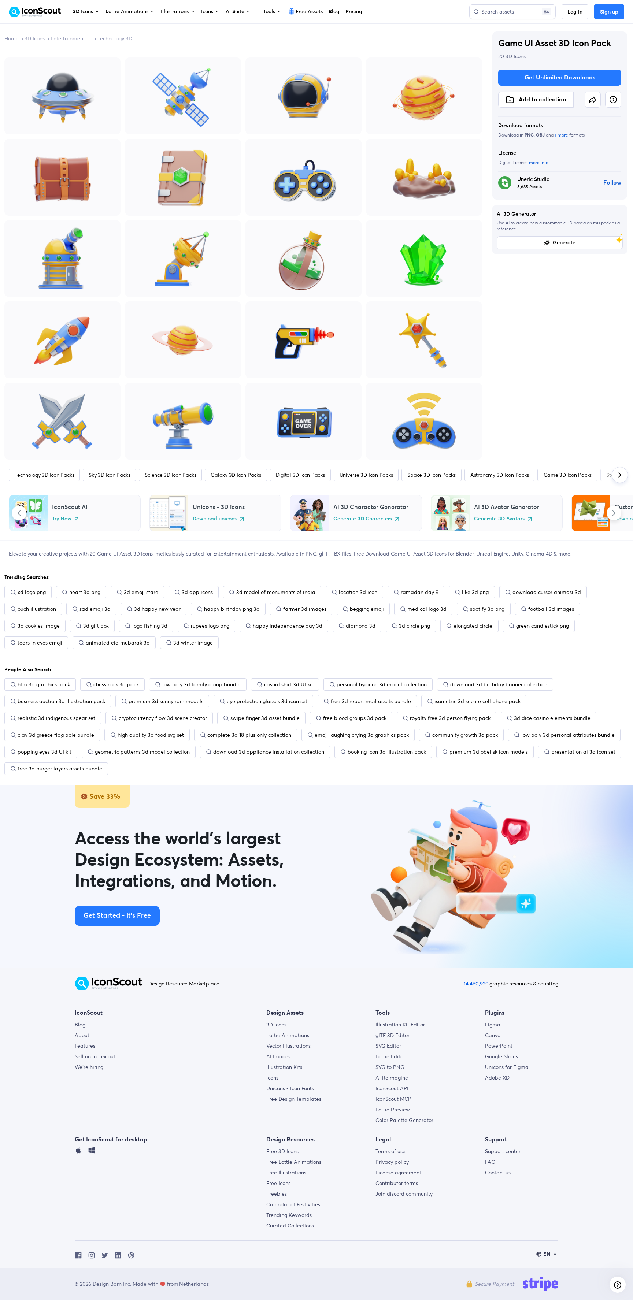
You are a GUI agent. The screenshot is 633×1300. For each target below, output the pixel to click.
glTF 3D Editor (392, 1035)
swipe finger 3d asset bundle (265, 718)
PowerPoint (498, 1046)
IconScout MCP (393, 1099)
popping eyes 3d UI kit (44, 752)
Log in (574, 12)
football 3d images (551, 609)
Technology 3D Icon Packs (117, 38)
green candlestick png (542, 626)
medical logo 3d (427, 609)
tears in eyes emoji (40, 642)
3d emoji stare (141, 592)
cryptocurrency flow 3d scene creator (163, 718)
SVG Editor (388, 1046)
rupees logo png (210, 626)
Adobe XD (497, 1077)
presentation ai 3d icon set (583, 752)
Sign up (609, 12)
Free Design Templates (293, 1099)
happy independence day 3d (287, 626)
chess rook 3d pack (116, 684)
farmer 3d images (304, 609)
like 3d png (475, 592)
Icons (272, 1077)
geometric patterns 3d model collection (142, 752)
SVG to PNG (389, 1067)
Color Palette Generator (404, 1120)
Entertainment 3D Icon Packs (71, 38)
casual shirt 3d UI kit (288, 684)
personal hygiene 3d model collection (382, 684)
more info (538, 162)
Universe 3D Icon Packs (366, 475)
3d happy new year (157, 609)
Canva (493, 1035)
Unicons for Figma (507, 1067)
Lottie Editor (390, 1056)
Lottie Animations (287, 1035)
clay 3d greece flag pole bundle (56, 735)
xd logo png (32, 592)
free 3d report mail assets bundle (371, 701)
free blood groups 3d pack (354, 718)
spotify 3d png (487, 609)
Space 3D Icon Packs (431, 475)
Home (11, 38)
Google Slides (501, 1056)
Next (614, 513)
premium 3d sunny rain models (166, 701)
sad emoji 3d (95, 609)
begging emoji (367, 609)
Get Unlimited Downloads (560, 78)
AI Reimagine (391, 1077)
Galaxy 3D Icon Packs (236, 475)
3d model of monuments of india (275, 592)
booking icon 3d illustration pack (387, 752)
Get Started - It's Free (117, 916)
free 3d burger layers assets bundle (60, 768)
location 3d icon (358, 592)
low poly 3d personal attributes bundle (568, 735)
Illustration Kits (284, 1067)
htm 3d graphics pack (44, 684)
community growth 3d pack (465, 735)
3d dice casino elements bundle (552, 718)
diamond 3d (360, 626)
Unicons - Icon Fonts (290, 1088)
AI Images (278, 1056)
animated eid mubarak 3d (118, 642)
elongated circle (473, 626)
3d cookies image (39, 626)
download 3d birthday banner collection (498, 684)
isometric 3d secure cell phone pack (477, 701)
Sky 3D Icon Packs (109, 475)
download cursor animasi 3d (546, 592)
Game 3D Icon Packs (568, 475)
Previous (19, 513)
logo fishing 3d (149, 626)
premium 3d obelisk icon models (488, 752)
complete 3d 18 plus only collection (249, 735)
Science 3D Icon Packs (170, 475)
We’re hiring (89, 1067)
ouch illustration (37, 609)
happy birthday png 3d (232, 609)
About (82, 1035)
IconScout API (391, 1088)
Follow (612, 183)
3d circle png (414, 626)
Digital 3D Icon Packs (300, 475)
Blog (80, 1024)
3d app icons (197, 592)
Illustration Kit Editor (400, 1024)
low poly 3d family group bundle (201, 684)
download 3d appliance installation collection (268, 752)
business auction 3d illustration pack (61, 701)
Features (85, 1046)
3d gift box (96, 626)
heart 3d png (84, 592)
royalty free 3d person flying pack (450, 718)
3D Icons (35, 38)
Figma (492, 1024)
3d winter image (193, 642)
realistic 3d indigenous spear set (56, 718)
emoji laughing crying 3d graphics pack (362, 735)
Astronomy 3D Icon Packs (499, 475)
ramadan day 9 (419, 592)
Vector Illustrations (288, 1046)
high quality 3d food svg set (151, 735)
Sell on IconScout (95, 1056)
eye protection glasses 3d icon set (267, 701)
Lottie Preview (392, 1109)
